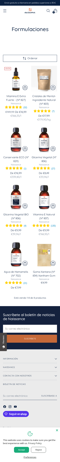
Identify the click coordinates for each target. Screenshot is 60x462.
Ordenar (33, 58)
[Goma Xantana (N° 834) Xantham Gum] (44, 254)
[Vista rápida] (25, 88)
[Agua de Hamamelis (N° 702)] (16, 254)
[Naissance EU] (30, 10)
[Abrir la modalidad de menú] (4, 10)
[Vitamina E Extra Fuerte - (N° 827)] (16, 79)
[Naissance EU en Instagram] (10, 407)
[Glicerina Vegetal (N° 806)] (44, 140)
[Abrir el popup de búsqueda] (48, 10)
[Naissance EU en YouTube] (16, 407)
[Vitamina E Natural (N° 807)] (44, 197)
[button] (16, 107)
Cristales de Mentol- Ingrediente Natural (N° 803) (44, 100)
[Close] (57, 430)
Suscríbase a (49, 396)
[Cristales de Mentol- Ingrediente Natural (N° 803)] (44, 79)
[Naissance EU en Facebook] (5, 407)
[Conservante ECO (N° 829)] (16, 140)
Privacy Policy (35, 443)
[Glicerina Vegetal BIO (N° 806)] (16, 197)
